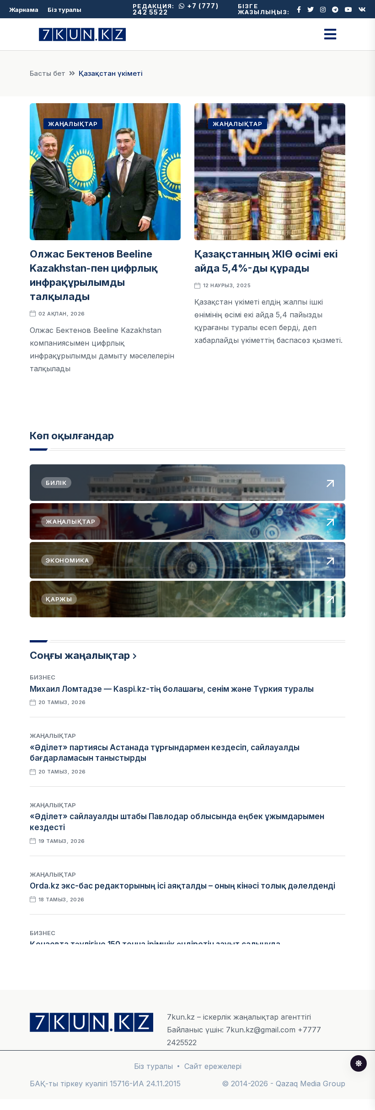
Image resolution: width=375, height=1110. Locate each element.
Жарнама (23, 9)
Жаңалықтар (73, 123)
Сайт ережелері (212, 1066)
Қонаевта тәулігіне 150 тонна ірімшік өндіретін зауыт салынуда (155, 944)
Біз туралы (64, 9)
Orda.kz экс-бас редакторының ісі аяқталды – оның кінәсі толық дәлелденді (182, 885)
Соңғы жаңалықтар (80, 655)
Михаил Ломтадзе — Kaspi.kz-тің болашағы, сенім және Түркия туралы (172, 689)
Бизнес (42, 677)
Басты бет (47, 73)
